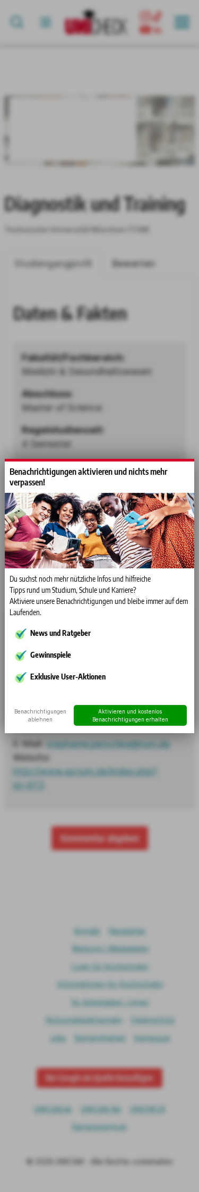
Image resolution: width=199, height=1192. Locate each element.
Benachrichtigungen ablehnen (40, 715)
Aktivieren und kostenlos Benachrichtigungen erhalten (130, 715)
